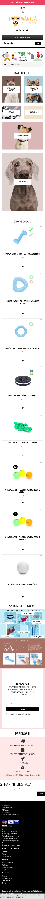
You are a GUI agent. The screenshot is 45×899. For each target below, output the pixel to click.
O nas (3, 829)
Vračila (4, 854)
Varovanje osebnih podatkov (10, 840)
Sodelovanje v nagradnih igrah (11, 845)
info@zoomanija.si (13, 814)
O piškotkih (19, 897)
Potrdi (22, 709)
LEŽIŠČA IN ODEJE (11, 89)
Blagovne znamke (7, 863)
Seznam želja (6, 881)
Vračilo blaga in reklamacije (10, 836)
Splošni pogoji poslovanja (9, 831)
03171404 (6, 812)
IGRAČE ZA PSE (22, 136)
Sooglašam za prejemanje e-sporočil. (20, 714)
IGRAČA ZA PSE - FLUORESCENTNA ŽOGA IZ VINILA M (22, 491)
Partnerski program (8, 867)
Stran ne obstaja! (16, 64)
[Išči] (20, 30)
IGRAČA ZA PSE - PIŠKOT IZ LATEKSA (23, 395)
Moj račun (5, 876)
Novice (4, 883)
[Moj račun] (17, 30)
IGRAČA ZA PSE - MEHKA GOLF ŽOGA (22, 584)
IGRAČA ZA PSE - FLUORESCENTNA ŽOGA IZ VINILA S (22, 538)
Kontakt (23, 8)
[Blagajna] (27, 30)
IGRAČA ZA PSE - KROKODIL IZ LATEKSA (22, 442)
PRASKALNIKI (33, 112)
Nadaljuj (41, 794)
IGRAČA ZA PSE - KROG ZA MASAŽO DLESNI (22, 348)
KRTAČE (11, 112)
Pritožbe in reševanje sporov (10, 838)
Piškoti (4, 843)
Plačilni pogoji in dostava (9, 834)
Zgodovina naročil (7, 878)
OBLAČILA (22, 182)
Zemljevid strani (7, 856)
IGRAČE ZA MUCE (34, 89)
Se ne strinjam (10, 897)
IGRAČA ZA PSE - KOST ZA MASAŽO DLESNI (22, 254)
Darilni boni (5, 865)
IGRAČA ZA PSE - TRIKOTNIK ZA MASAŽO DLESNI (22, 302)
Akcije (4, 869)
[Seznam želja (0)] (23, 30)
